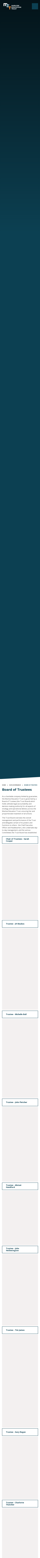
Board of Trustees (30, 785)
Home (4, 785)
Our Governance (15, 785)
